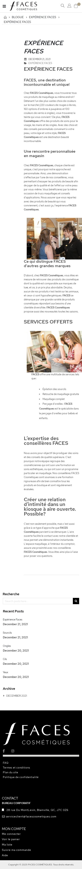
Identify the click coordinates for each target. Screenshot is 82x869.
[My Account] (69, 6)
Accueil (5, 17)
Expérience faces (42, 17)
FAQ (6, 762)
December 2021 (16, 695)
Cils (5, 659)
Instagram (15, 751)
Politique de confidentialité (21, 777)
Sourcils (7, 632)
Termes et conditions (16, 767)
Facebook (7, 751)
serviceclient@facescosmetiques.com (31, 816)
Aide (5, 855)
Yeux (5, 672)
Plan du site (10, 772)
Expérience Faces (12, 619)
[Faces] (28, 6)
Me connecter (11, 834)
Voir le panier (11, 839)
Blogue (18, 17)
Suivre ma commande (16, 850)
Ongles (7, 646)
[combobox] (41, 601)
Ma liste (7, 844)
